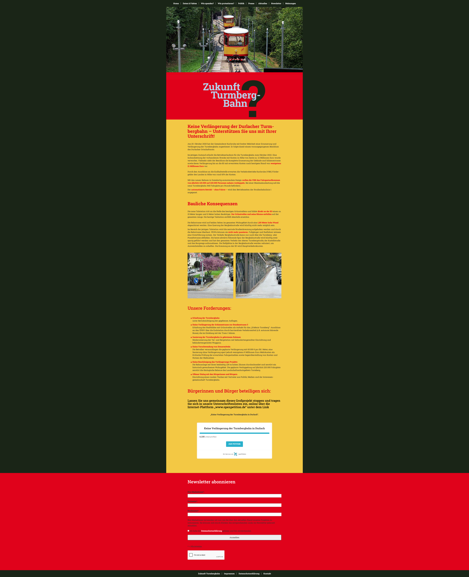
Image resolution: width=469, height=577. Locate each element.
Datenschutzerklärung (211, 531)
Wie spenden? (207, 3)
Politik (241, 3)
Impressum (229, 574)
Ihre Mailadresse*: (196, 492)
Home (176, 3)
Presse (251, 3)
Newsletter (276, 3)
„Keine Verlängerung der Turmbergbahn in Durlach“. (234, 414)
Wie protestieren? (226, 3)
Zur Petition (234, 444)
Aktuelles (262, 3)
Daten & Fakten (190, 3)
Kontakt (267, 574)
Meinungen (290, 3)
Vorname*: (192, 501)
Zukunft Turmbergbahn (209, 574)
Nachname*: (193, 510)
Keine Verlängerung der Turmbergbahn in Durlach (234, 428)
